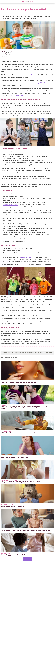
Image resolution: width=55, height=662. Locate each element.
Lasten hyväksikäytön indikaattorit (13, 506)
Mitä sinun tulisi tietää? (7, 504)
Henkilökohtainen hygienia (8, 380)
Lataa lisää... (27, 559)
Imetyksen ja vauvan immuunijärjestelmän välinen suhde (20, 482)
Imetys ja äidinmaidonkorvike (9, 480)
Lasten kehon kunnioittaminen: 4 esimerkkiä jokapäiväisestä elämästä (25, 530)
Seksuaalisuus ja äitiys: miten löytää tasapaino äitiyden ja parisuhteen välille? (25, 407)
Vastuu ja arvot (5, 553)
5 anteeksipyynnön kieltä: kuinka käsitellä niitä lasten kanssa (22, 555)
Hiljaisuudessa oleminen (27, 257)
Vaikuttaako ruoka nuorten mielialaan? (14, 457)
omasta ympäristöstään (39, 83)
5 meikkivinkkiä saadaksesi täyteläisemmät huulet (18, 382)
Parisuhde (3, 405)
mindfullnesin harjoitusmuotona (18, 95)
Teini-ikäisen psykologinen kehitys (10, 455)
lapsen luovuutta (32, 75)
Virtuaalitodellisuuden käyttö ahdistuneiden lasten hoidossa (22, 433)
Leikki (2, 5)
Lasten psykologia (6, 431)
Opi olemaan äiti (5, 528)
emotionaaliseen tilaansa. (10, 204)
